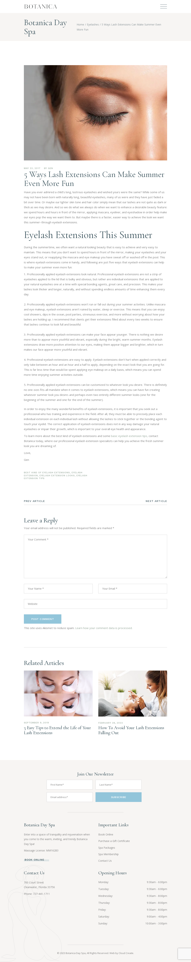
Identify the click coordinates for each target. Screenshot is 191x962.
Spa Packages (106, 847)
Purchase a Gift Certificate (114, 841)
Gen (50, 168)
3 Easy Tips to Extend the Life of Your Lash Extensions (57, 730)
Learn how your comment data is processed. (103, 628)
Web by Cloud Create (121, 953)
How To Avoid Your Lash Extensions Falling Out (131, 730)
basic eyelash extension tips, (129, 436)
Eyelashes (93, 24)
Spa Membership (108, 854)
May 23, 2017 (32, 168)
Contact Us (105, 860)
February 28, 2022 (110, 723)
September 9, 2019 (36, 722)
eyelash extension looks (57, 475)
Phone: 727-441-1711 (37, 894)
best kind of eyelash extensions (47, 472)
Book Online (105, 834)
